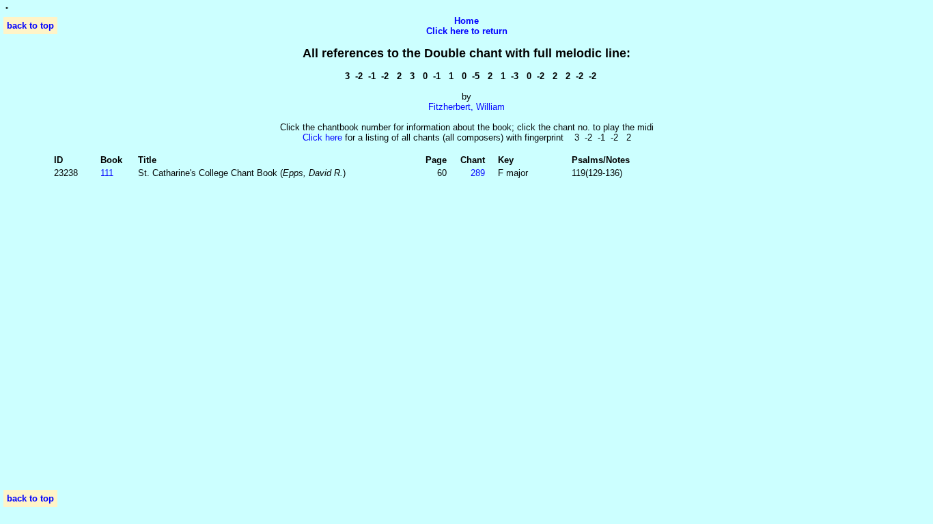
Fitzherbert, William (466, 107)
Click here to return (466, 31)
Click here (322, 137)
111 (106, 173)
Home (466, 21)
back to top (30, 25)
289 (478, 173)
